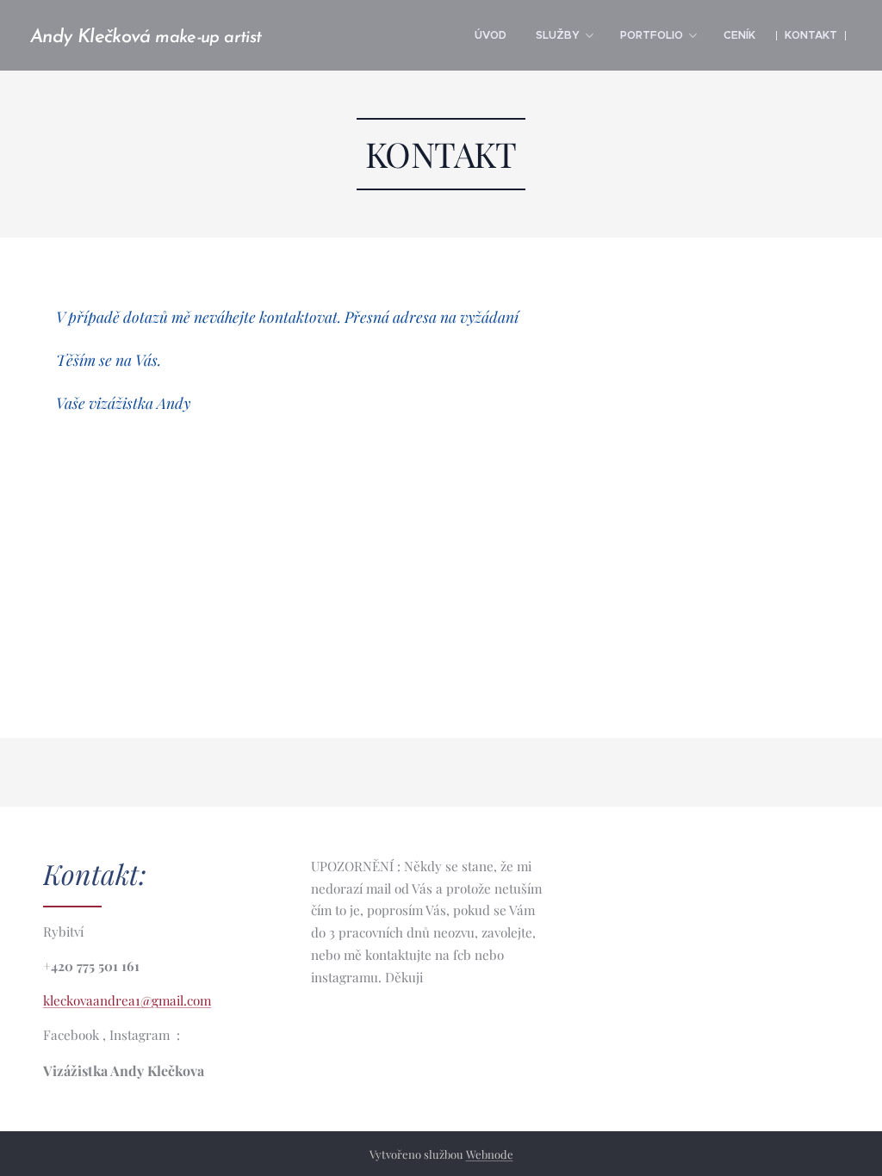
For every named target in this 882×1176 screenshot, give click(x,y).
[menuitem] (490, 35)
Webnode (489, 1154)
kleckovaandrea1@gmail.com (127, 1000)
